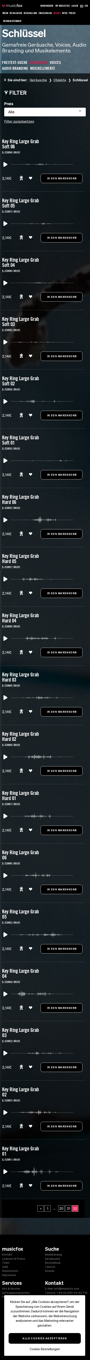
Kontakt (7, 1254)
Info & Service (11, 1288)
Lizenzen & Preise (13, 1258)
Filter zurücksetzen (19, 121)
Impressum (9, 1275)
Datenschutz (10, 1270)
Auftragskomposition (16, 1292)
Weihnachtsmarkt (12, 21)
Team (5, 1262)
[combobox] (45, 112)
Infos (65, 13)
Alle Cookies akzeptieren (44, 1338)
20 (61, 1208)
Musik (5, 13)
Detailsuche (16, 13)
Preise (72, 13)
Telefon (50, 1266)
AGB (5, 1266)
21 (68, 1208)
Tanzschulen (45, 13)
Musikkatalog (53, 1254)
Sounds (57, 13)
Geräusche (38, 80)
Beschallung (30, 13)
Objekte (59, 80)
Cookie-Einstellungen (45, 1349)
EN (86, 5)
